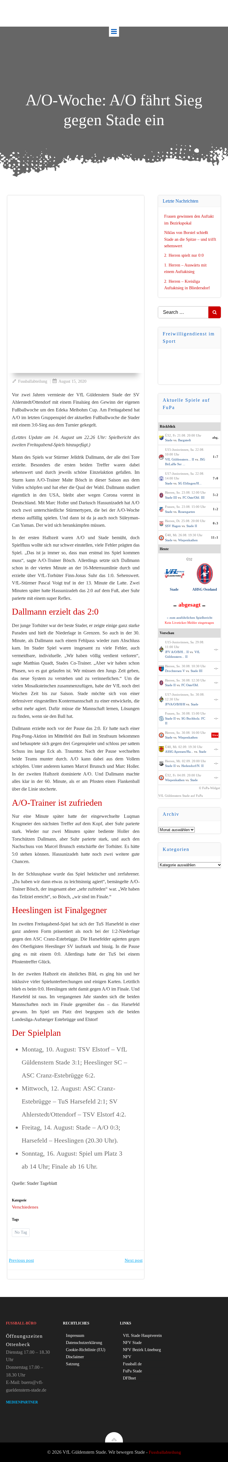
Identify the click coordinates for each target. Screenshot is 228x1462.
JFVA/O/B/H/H (175, 704)
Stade (168, 440)
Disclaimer (75, 1357)
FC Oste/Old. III (194, 497)
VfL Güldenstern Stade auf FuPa (180, 795)
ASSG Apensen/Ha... (179, 751)
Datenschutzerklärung (84, 1342)
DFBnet (129, 1378)
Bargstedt (184, 440)
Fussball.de (132, 1364)
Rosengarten (186, 511)
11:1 (214, 537)
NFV (127, 1357)
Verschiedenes (25, 1207)
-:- (216, 649)
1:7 (215, 456)
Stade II (191, 526)
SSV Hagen (173, 526)
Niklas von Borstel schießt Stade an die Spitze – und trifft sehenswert (190, 239)
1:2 (215, 509)
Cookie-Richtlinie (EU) (85, 1350)
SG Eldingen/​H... (190, 483)
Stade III (171, 497)
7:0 (215, 478)
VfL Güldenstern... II (179, 459)
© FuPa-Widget (209, 788)
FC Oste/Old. (190, 685)
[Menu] (114, 32)
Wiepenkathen (188, 540)
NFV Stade (132, 1342)
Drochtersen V (175, 671)
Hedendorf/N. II (192, 766)
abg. (215, 437)
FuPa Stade (132, 1371)
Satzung (72, 1364)
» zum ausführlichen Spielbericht (189, 617)
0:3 (215, 523)
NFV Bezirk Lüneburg (142, 1350)
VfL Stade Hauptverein (142, 1335)
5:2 (215, 495)
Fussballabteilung (32, 381)
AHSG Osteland (204, 589)
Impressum (75, 1335)
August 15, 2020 (72, 381)
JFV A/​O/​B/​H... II (177, 652)
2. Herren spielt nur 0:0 (184, 255)
